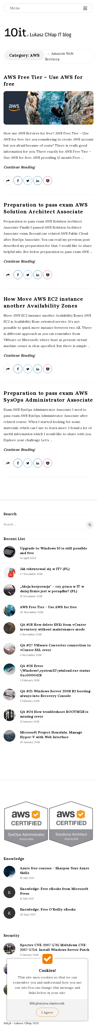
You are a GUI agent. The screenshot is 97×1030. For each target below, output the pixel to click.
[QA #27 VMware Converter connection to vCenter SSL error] (9, 649)
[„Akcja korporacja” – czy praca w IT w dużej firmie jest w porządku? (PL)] (9, 590)
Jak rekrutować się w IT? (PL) (45, 569)
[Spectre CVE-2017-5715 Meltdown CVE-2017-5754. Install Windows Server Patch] (9, 948)
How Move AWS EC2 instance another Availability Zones (43, 302)
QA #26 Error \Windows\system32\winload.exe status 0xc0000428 (55, 670)
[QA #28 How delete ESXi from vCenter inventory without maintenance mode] (9, 628)
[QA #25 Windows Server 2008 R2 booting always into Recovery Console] (9, 694)
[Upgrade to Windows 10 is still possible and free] (9, 552)
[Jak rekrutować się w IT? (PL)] (9, 572)
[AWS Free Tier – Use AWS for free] (48, 107)
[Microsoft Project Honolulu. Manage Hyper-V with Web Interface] (9, 736)
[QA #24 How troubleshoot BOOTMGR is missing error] (9, 715)
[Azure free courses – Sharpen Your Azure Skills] (9, 872)
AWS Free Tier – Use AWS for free (48, 607)
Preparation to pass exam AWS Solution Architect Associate (46, 208)
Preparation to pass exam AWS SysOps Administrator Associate (48, 396)
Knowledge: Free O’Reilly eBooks (48, 909)
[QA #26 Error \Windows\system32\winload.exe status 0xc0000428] (9, 669)
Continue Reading (19, 167)
